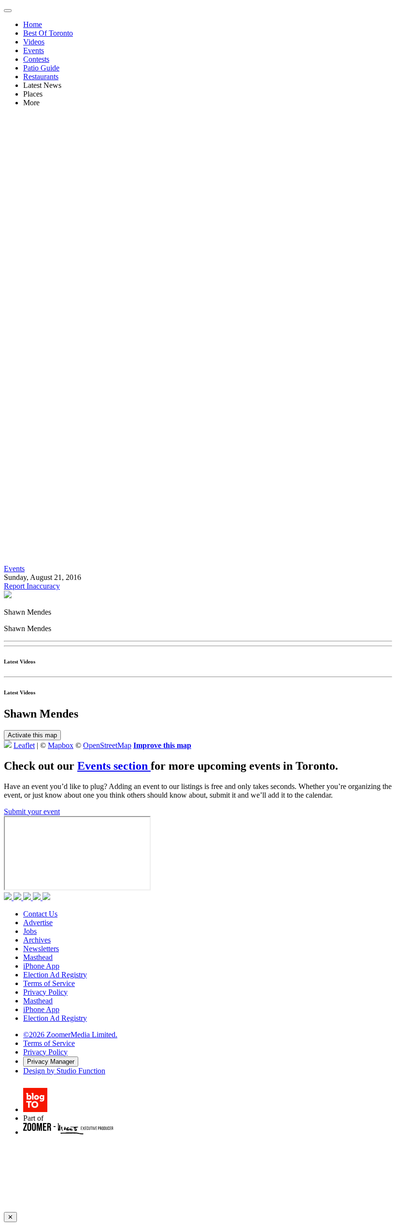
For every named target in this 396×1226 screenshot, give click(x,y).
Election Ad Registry (55, 975)
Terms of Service (49, 983)
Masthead (38, 957)
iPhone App (41, 966)
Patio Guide (41, 68)
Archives (37, 940)
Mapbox (60, 745)
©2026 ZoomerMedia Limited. (70, 1034)
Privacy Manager (50, 1061)
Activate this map (32, 735)
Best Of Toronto (48, 33)
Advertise (38, 922)
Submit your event (32, 811)
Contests (36, 59)
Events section (114, 766)
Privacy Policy (45, 992)
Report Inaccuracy (32, 586)
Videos (33, 42)
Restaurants (40, 76)
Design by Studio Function (64, 1071)
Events (33, 50)
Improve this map (162, 745)
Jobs (30, 931)
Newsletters (41, 948)
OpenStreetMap (107, 745)
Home (32, 24)
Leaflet (24, 745)
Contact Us (40, 914)
